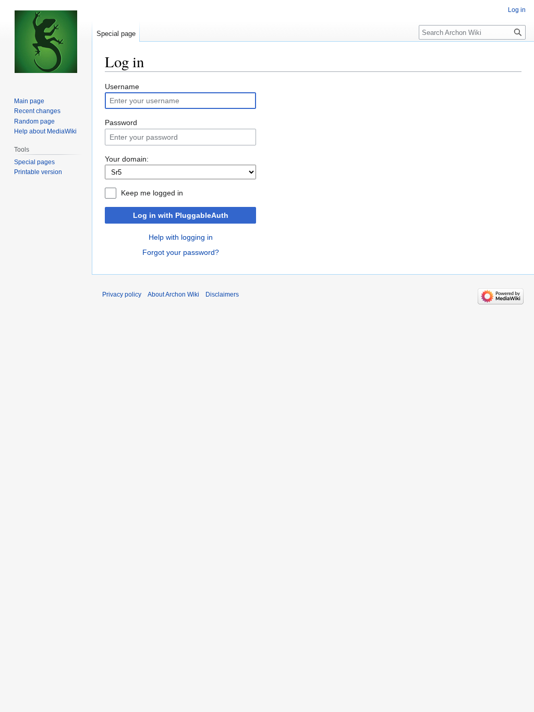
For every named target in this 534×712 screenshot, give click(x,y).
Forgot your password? (180, 252)
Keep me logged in (152, 193)
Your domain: (127, 159)
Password (121, 122)
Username (122, 86)
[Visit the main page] (46, 41)
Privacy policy (121, 294)
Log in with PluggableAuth (180, 215)
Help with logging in (181, 237)
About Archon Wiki (173, 294)
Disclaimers (222, 294)
